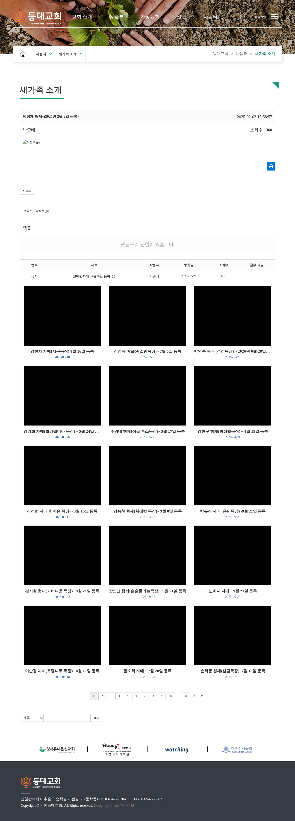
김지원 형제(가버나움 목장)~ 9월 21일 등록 (62, 594)
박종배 (154, 276)
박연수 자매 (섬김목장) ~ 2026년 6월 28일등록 (232, 354)
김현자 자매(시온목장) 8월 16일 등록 (62, 354)
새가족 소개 (68, 54)
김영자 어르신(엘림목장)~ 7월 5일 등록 (147, 354)
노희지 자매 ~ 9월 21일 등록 (233, 594)
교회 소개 (82, 16)
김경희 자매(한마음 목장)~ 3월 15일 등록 (62, 514)
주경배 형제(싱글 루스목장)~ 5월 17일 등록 (147, 434)
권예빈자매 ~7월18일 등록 (91, 276)
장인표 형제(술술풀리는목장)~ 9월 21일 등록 (147, 594)
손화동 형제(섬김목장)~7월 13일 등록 (233, 673)
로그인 (246, 17)
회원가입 (260, 17)
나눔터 (210, 16)
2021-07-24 (188, 276)
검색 (96, 717)
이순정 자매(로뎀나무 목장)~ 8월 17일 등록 (62, 673)
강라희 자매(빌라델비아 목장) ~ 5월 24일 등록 (62, 434)
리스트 (27, 190)
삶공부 (116, 16)
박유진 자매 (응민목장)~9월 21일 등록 (233, 514)
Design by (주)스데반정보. (114, 805)
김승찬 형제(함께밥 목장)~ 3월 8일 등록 (147, 514)
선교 (181, 16)
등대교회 (220, 53)
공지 (34, 276)
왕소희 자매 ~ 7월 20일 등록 (148, 673)
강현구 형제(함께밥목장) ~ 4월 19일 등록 (233, 434)
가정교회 (150, 16)
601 (223, 276)
